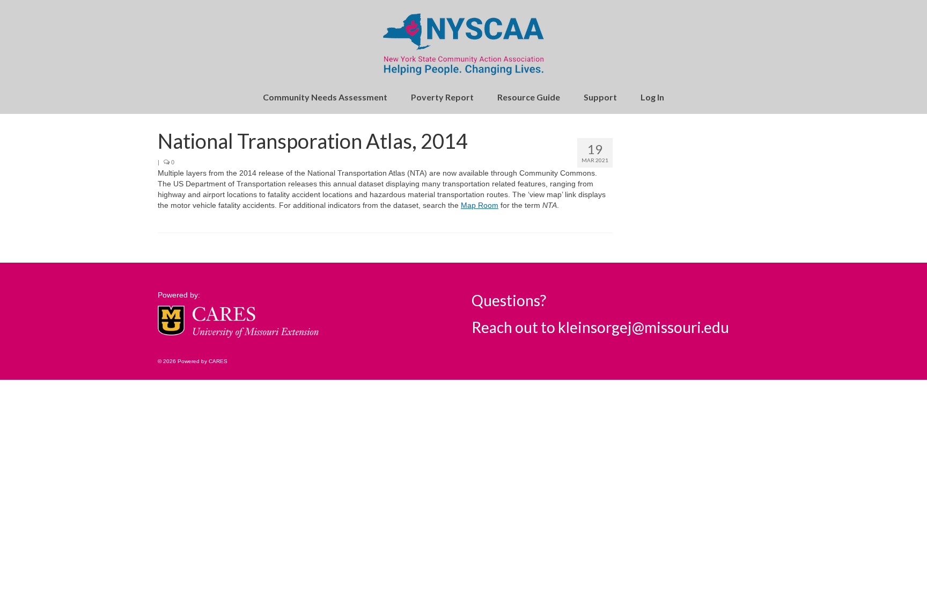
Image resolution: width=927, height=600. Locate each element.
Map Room (479, 205)
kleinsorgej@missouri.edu (643, 327)
